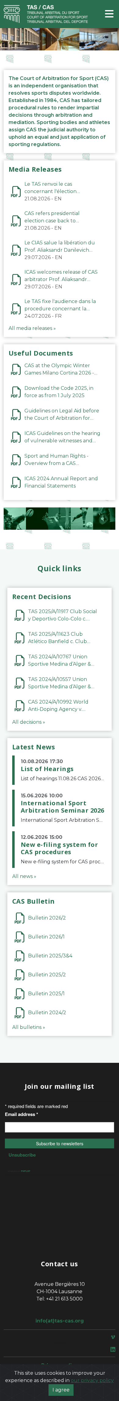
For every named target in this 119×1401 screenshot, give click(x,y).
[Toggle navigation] (109, 14)
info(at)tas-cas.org (59, 1321)
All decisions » (28, 722)
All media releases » (32, 328)
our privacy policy (92, 1380)
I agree (61, 1390)
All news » (24, 876)
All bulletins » (28, 1027)
